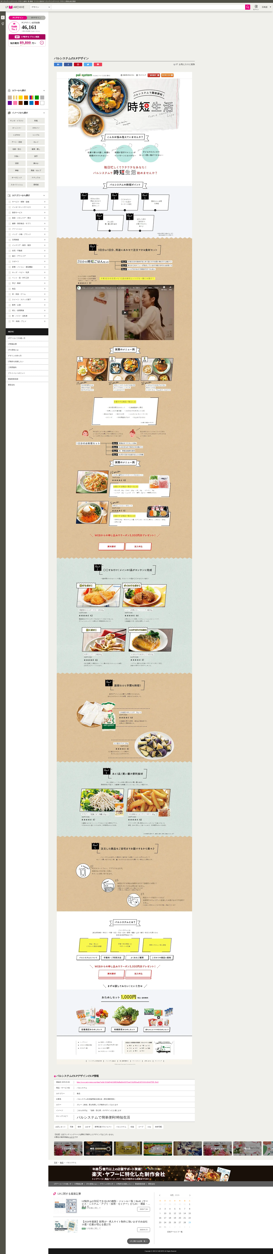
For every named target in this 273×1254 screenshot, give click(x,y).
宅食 (71, 1127)
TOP (55, 1163)
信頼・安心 (17, 149)
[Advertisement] (27, 66)
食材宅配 (158, 1127)
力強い (16, 156)
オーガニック (17, 178)
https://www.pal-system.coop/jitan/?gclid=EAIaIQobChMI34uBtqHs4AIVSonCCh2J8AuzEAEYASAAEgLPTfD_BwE (118, 1082)
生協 (132, 1127)
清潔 (16, 163)
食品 (61, 1163)
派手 (36, 156)
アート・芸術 (17, 142)
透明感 (36, 185)
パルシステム (121, 1127)
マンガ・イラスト (17, 121)
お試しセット (60, 1127)
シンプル (36, 135)
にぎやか (16, 135)
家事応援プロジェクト (103, 1127)
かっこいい (17, 128)
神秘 (16, 170)
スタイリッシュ (17, 185)
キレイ (36, 142)
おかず (87, 1127)
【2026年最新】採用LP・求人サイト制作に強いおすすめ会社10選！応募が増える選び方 (115, 1223)
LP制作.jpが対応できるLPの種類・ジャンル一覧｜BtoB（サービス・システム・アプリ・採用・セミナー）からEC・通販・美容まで (116, 1202)
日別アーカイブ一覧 (175, 1232)
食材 (79, 1127)
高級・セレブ (36, 170)
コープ (140, 1127)
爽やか (36, 163)
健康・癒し (36, 149)
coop (149, 1127)
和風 (36, 121)
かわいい (36, 128)
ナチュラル (36, 178)
